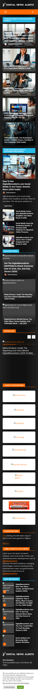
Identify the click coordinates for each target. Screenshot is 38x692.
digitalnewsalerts (10, 573)
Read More (8, 206)
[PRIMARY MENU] (5, 12)
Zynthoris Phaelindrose (14, 44)
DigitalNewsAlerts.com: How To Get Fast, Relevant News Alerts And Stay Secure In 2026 (8, 601)
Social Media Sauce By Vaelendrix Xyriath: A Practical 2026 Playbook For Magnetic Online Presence (8, 228)
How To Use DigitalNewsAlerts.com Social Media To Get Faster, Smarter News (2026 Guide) (19, 167)
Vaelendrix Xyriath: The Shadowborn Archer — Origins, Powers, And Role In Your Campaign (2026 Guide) (18, 140)
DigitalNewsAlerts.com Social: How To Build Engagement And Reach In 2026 (8, 241)
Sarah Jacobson (11, 192)
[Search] (32, 12)
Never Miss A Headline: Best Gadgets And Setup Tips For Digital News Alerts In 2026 (19, 91)
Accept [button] (20, 687)
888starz (6, 543)
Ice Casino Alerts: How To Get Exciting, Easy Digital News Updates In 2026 (19, 60)
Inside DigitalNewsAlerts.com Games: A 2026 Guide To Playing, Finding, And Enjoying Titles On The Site (18, 115)
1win (4, 536)
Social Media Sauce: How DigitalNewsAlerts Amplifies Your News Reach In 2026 (8, 215)
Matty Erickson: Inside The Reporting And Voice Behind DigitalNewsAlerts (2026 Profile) (18, 297)
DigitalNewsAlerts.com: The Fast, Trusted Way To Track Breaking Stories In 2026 (8, 614)
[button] (33, 337)
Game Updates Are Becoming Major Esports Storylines (8, 627)
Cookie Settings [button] (9, 687)
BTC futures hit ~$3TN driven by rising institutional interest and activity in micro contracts (8, 640)
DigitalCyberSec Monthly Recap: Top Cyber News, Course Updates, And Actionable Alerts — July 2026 (18, 321)
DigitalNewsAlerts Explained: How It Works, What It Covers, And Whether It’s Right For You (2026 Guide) (8, 588)
